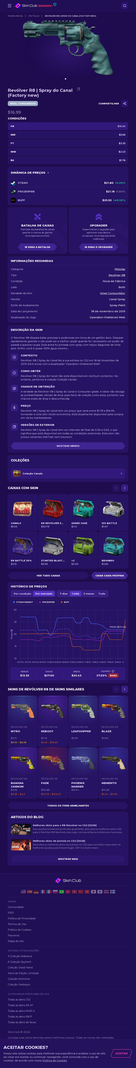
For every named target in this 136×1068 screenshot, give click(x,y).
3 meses (88, 593)
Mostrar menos (68, 445)
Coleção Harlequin (19, 984)
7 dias (64, 593)
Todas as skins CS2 (19, 999)
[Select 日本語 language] (93, 891)
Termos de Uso (17, 924)
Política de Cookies (19, 929)
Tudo (101, 593)
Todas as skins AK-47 (20, 1005)
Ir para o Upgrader (99, 247)
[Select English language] (23, 891)
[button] (22, 721)
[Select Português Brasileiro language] (61, 891)
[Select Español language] (30, 891)
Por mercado (43, 593)
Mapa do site (16, 941)
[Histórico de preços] (48, 173)
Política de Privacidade (22, 918)
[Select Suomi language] (112, 891)
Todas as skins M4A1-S (21, 1011)
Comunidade (16, 907)
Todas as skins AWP (20, 1016)
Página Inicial (15, 16)
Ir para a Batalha (37, 247)
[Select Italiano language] (49, 891)
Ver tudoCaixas (48, 575)
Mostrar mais (68, 858)
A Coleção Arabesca (20, 956)
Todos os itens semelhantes (68, 805)
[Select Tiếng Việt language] (74, 891)
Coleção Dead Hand (20, 967)
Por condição (22, 593)
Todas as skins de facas (22, 1022)
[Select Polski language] (55, 891)
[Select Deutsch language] (36, 891)
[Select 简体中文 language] (81, 891)
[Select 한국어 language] (100, 891)
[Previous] (116, 488)
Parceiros (13, 935)
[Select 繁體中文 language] (87, 891)
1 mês (75, 593)
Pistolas (34, 16)
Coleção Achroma (19, 978)
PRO (11, 912)
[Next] (124, 488)
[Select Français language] (42, 891)
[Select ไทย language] (106, 891)
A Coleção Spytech (19, 961)
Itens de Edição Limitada (23, 973)
